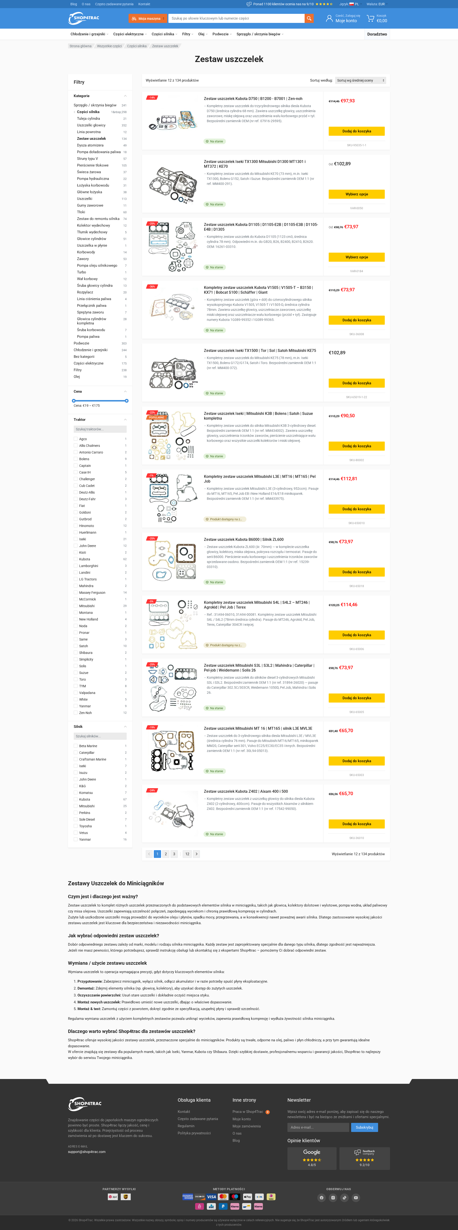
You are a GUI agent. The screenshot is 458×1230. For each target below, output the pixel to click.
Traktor (80, 419)
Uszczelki (84, 199)
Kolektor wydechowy (93, 225)
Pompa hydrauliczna (93, 179)
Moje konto (242, 1119)
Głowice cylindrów (91, 239)
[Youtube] (356, 1198)
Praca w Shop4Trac (250, 1112)
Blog (73, 4)
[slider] (74, 401)
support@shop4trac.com (86, 1152)
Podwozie (221, 34)
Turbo (81, 272)
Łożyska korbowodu (93, 185)
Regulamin (186, 1126)
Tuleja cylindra (88, 118)
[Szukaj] (309, 18)
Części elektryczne (128, 34)
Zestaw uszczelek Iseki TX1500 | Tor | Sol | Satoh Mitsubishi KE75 (260, 350)
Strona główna (81, 46)
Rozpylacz (85, 292)
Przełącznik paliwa (91, 305)
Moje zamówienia (247, 1126)
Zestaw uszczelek (91, 138)
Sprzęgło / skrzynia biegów (258, 34)
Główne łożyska (89, 192)
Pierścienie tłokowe (93, 165)
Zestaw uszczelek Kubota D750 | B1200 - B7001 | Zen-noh (253, 98)
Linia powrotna (89, 132)
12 (187, 854)
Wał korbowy (87, 279)
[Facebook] (321, 1198)
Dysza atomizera (90, 145)
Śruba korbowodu (91, 330)
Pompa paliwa (88, 336)
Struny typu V (87, 158)
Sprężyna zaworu (90, 312)
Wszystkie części (109, 46)
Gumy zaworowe (90, 205)
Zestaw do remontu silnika (98, 219)
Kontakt (144, 4)
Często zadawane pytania (114, 4)
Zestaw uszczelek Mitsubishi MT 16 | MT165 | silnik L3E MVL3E (258, 728)
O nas (86, 4)
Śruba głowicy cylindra (95, 285)
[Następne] (196, 854)
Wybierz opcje (357, 194)
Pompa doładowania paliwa (99, 152)
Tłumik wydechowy (92, 232)
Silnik (78, 726)
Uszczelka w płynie (92, 245)
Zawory (83, 259)
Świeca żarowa (89, 172)
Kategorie (81, 96)
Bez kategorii (84, 356)
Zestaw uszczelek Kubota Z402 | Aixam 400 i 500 (246, 791)
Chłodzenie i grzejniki (88, 34)
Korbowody (86, 252)
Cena (78, 391)
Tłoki (81, 212)
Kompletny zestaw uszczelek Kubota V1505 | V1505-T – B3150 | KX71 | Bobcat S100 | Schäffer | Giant (258, 290)
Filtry (186, 34)
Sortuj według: (321, 80)
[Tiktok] (344, 1198)
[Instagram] (333, 1198)
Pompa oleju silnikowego (97, 265)
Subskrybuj (364, 1127)
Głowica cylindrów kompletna (91, 321)
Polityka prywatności (194, 1133)
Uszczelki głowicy (91, 125)
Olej (201, 34)
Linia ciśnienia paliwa (94, 299)
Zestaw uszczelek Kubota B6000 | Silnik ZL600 (244, 539)
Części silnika (163, 34)
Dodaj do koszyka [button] (357, 131)
